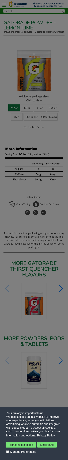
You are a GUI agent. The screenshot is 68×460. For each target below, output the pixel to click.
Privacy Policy (46, 435)
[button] (21, 451)
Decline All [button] (47, 444)
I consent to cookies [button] (21, 444)
